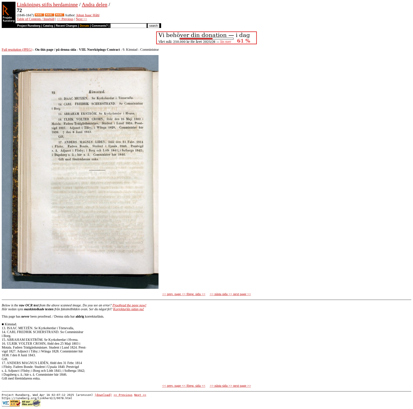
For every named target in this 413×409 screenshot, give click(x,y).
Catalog (48, 25)
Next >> (81, 19)
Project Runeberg (28, 25)
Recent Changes (66, 25)
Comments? (100, 25)
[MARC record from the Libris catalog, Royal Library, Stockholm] (39, 15)
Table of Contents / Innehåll (35, 19)
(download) (103, 395)
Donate (84, 25)
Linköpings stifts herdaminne (47, 4)
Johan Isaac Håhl (87, 15)
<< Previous (65, 19)
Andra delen (94, 4)
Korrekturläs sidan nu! (128, 309)
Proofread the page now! (129, 305)
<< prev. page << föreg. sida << (183, 294)
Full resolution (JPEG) (17, 49)
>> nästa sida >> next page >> (230, 294)
